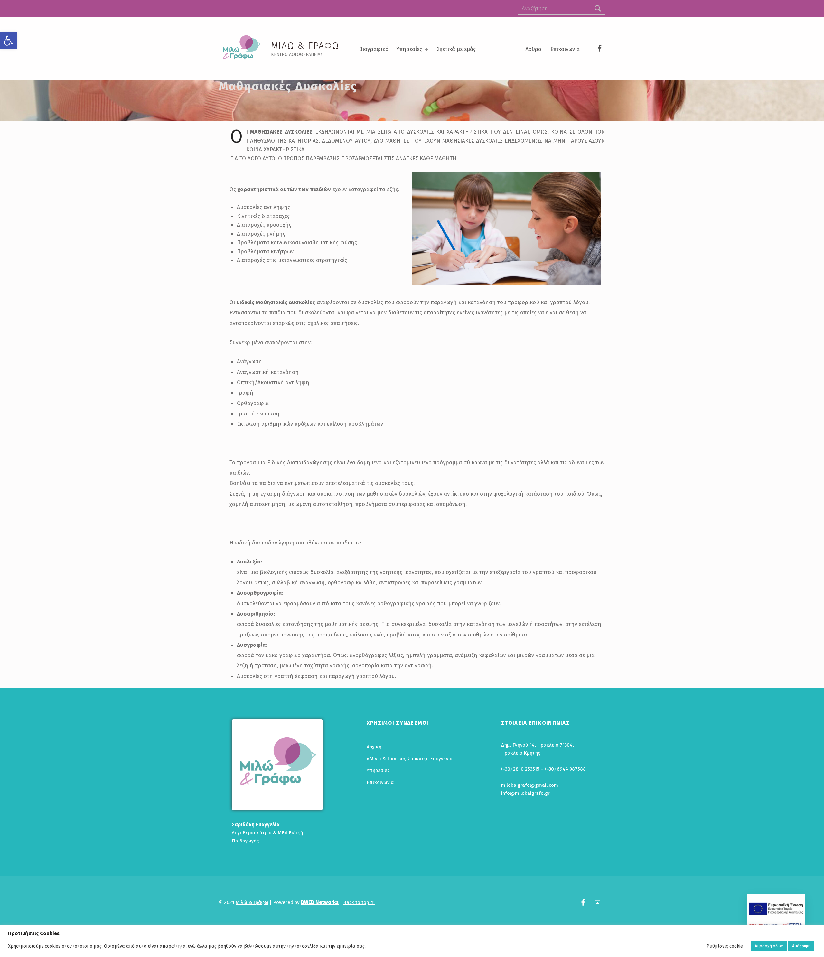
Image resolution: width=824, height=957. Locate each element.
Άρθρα (533, 49)
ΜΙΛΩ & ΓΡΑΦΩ (305, 45)
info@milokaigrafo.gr (525, 793)
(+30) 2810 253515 (520, 769)
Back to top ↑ (359, 902)
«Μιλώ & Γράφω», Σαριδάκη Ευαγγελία (410, 759)
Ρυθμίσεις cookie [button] (725, 946)
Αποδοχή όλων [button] (769, 945)
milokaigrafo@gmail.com (529, 785)
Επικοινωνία (565, 49)
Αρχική (374, 747)
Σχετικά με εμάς (456, 49)
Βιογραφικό (374, 49)
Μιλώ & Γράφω (252, 902)
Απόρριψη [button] (801, 945)
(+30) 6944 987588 (565, 769)
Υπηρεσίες (409, 49)
